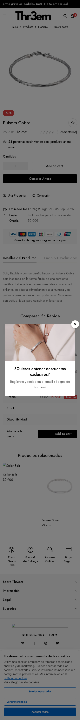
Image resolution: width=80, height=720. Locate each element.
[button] (75, 324)
